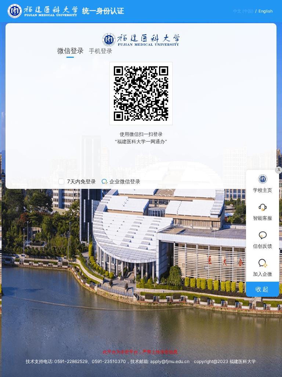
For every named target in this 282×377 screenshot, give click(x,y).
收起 (263, 289)
